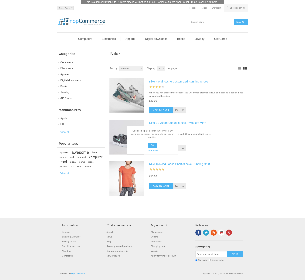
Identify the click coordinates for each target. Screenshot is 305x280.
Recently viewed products (119, 246)
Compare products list (117, 251)
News (109, 236)
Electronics (109, 38)
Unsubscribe (217, 260)
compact (81, 157)
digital (73, 162)
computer (95, 157)
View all (64, 132)
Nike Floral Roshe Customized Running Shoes (178, 81)
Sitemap (66, 232)
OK (152, 145)
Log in (204, 8)
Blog (108, 241)
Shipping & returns (71, 236)
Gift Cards (220, 38)
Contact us (67, 255)
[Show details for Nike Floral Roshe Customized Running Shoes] (126, 95)
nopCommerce (78, 273)
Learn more (152, 150)
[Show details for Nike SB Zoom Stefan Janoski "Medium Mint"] (126, 137)
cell (72, 157)
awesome (80, 152)
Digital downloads (156, 38)
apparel (64, 152)
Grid (239, 68)
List (245, 68)
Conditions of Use (71, 246)
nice (72, 166)
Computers (85, 38)
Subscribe (203, 260)
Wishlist (155, 251)
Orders (154, 236)
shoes (88, 166)
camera (63, 157)
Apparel (130, 38)
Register (192, 8)
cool (63, 162)
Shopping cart (158, 246)
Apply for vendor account (163, 255)
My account (157, 232)
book (94, 152)
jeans (91, 162)
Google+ (229, 233)
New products (113, 255)
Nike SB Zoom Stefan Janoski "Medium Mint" (177, 122)
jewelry (63, 166)
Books (181, 38)
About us (66, 251)
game (82, 162)
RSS (214, 233)
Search (110, 232)
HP (62, 124)
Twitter (206, 233)
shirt (79, 166)
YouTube (221, 233)
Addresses (156, 241)
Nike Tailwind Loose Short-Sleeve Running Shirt (179, 164)
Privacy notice (69, 241)
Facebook (198, 233)
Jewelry (199, 38)
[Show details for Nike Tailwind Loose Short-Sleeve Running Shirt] (126, 178)
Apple (63, 118)
